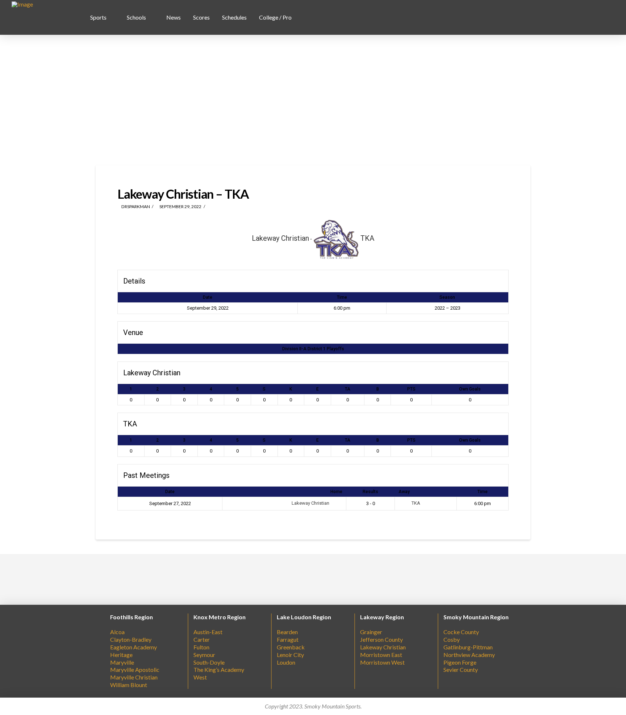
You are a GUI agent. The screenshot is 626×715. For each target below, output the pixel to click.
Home (336, 491)
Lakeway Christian (311, 503)
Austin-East (207, 631)
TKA (415, 503)
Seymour (204, 654)
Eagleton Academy (133, 647)
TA (347, 389)
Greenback (291, 647)
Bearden (287, 631)
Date (170, 491)
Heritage (121, 654)
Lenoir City (290, 654)
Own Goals (470, 389)
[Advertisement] (313, 100)
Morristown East (381, 654)
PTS (411, 389)
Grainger (371, 631)
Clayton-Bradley (130, 639)
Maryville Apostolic (134, 669)
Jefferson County (381, 639)
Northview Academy (469, 654)
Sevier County (460, 669)
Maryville (122, 662)
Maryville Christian (134, 677)
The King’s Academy (218, 669)
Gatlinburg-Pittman (468, 647)
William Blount (128, 684)
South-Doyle (209, 662)
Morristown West (382, 662)
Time (482, 491)
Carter (201, 639)
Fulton (201, 647)
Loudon (286, 662)
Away (404, 491)
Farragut (288, 639)
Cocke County (461, 631)
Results (370, 491)
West (200, 677)
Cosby (451, 639)
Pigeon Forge (459, 662)
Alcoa (117, 631)
